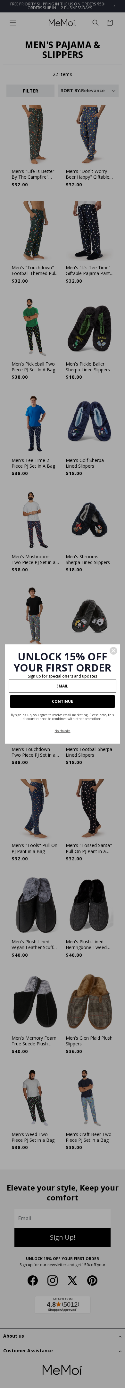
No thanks (62, 731)
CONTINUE (62, 701)
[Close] (113, 651)
